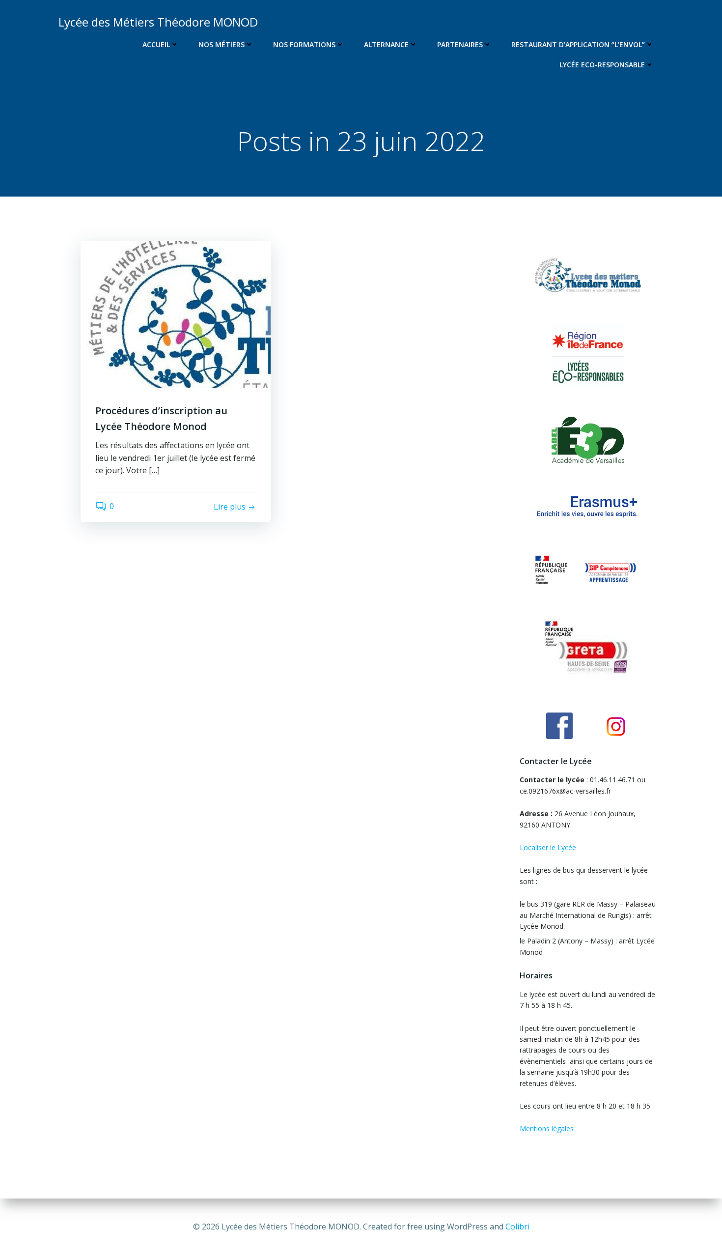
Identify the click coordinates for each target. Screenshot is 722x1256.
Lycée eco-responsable (602, 64)
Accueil (156, 44)
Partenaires (460, 44)
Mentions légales (547, 1128)
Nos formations (304, 44)
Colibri (517, 1226)
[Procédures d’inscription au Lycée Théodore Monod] (176, 313)
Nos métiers (221, 44)
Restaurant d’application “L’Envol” (578, 44)
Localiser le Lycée (548, 847)
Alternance (386, 44)
